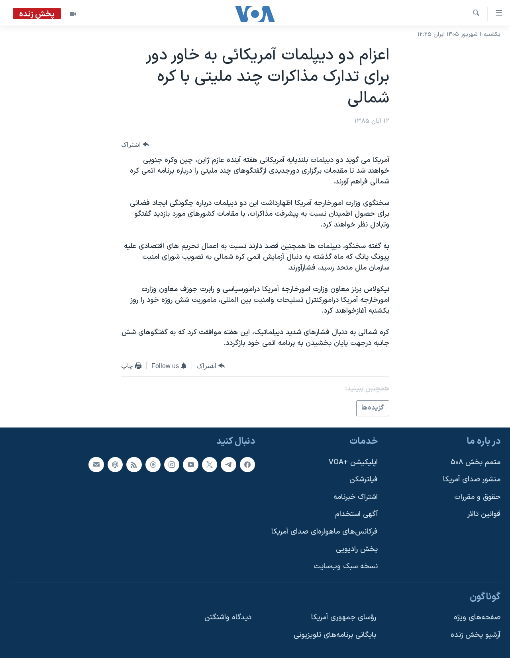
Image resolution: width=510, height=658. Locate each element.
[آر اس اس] (133, 464)
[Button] (135, 144)
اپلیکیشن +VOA (353, 462)
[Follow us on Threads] (153, 464)
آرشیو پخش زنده (475, 635)
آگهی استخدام (356, 514)
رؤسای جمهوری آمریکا (343, 617)
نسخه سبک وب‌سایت (346, 566)
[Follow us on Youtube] (190, 464)
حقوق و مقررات (477, 496)
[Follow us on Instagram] (171, 464)
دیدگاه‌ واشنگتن (227, 617)
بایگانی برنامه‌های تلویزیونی (335, 635)
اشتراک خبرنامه (355, 496)
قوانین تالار (483, 514)
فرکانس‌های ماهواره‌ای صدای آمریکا (324, 531)
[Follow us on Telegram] (228, 464)
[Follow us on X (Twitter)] (209, 464)
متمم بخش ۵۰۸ (475, 462)
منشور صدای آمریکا (471, 479)
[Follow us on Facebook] (247, 464)
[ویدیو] (73, 14)
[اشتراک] (96, 464)
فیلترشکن (363, 479)
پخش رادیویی (357, 549)
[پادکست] (115, 464)
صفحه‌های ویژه (477, 617)
